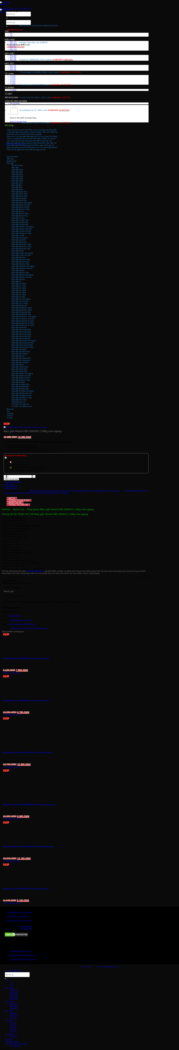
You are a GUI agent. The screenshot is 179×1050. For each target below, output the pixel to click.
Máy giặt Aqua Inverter (20, 207)
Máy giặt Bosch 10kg (20, 213)
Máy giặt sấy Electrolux (21, 351)
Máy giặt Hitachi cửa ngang (22, 275)
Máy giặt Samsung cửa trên (23, 343)
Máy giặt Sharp (18, 365)
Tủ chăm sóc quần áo (20, 404)
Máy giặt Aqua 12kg (19, 196)
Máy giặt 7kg (17, 183)
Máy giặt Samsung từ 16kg (22, 347)
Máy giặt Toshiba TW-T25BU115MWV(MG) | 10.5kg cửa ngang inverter (29, 805)
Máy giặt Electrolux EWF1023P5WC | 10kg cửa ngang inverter (26, 701)
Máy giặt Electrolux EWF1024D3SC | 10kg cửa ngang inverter (26, 889)
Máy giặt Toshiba (18, 382)
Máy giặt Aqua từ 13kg (20, 209)
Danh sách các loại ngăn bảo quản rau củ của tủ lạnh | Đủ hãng (32, 136)
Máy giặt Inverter (18, 279)
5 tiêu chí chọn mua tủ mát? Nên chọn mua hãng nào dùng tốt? (32, 130)
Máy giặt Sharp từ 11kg (21, 380)
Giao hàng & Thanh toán (17, 917)
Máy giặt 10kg (25, 9)
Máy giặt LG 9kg (18, 297)
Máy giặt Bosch (18, 211)
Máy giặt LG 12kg (19, 288)
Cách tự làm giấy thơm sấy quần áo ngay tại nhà (26, 149)
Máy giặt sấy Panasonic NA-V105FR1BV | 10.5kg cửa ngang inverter (28, 847)
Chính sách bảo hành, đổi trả (19, 921)
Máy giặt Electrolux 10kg (21, 244)
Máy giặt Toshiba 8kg (20, 386)
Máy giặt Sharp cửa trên (21, 376)
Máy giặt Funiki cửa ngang (22, 253)
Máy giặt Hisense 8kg (20, 262)
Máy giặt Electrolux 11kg (21, 246)
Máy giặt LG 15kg (19, 294)
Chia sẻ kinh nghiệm (16, 101)
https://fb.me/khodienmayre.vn (23, 959)
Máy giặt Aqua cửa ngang (22, 203)
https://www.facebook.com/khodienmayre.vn (29, 628)
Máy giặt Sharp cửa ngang (22, 373)
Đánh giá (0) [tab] (15, 503)
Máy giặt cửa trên (19, 240)
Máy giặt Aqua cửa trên (21, 205)
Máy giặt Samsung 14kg (21, 336)
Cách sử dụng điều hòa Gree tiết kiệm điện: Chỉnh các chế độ (31, 139)
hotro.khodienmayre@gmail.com (22, 624)
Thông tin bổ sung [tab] (19, 501)
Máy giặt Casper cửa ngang (23, 227)
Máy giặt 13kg (17, 176)
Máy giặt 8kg (17, 185)
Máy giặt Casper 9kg (20, 224)
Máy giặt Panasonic (19, 305)
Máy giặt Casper (18, 218)
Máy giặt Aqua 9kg (19, 200)
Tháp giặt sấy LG (18, 402)
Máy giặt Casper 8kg (20, 222)
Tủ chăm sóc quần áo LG (22, 406)
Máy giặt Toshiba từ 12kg (22, 397)
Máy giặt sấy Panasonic (21, 358)
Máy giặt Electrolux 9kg (21, 249)
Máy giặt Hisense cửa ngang (23, 266)
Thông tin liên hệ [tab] (18, 505)
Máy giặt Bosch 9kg (19, 216)
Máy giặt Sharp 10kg (20, 367)
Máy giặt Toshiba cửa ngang (23, 391)
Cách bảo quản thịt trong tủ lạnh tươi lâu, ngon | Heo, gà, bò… (31, 145)
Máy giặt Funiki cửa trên (21, 255)
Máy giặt (9, 54)
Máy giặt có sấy (18, 235)
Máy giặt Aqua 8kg (19, 198)
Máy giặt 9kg (17, 187)
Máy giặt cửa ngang (19, 238)
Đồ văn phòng (17, 165)
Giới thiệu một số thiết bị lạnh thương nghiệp (24, 134)
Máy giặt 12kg (17, 174)
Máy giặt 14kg (17, 178)
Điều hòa (10, 40)
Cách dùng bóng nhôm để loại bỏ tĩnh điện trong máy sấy (29, 141)
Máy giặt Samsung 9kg (21, 338)
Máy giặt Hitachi (18, 270)
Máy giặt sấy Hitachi (20, 354)
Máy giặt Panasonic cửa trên (23, 319)
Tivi (7, 31)
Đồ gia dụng (11, 97)
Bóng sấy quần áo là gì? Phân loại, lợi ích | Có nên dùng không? (32, 147)
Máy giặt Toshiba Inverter (22, 395)
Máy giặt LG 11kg (19, 286)
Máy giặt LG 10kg (19, 284)
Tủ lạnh (9, 74)
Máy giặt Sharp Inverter (21, 378)
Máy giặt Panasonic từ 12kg (23, 325)
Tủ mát (8, 94)
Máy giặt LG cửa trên (20, 301)
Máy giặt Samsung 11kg (21, 332)
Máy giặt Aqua (17, 189)
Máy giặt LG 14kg (19, 292)
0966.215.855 (15, 616)
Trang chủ (4, 9)
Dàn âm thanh (12, 157)
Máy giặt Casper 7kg (20, 220)
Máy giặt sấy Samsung (21, 360)
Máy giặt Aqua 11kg (19, 194)
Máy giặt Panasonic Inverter (23, 321)
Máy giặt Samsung (19, 327)
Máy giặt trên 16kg (19, 400)
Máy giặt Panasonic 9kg (21, 314)
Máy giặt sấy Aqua (19, 349)
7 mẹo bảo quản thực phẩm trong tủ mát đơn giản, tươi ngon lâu (32, 132)
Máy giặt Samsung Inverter (22, 345)
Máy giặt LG (16, 281)
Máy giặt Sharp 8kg (19, 369)
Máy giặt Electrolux (19, 242)
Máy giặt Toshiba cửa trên (22, 393)
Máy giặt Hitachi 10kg (20, 273)
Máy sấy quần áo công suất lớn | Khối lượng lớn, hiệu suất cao (32, 143)
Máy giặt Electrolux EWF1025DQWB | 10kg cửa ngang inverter (26, 658)
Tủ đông (9, 88)
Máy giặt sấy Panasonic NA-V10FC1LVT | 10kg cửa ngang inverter (27, 752)
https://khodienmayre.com (21, 620)
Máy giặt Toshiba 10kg (20, 384)
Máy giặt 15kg (17, 181)
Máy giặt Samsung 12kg (21, 334)
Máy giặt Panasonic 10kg (22, 308)
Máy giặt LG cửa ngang (21, 299)
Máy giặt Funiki (18, 251)
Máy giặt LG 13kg (19, 290)
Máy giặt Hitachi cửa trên (22, 277)
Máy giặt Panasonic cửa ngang (24, 316)
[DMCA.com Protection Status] (16, 936)
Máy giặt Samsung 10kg (21, 330)
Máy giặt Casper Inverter (21, 231)
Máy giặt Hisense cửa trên (22, 268)
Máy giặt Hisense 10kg (21, 259)
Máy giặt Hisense (18, 257)
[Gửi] (7, 26)
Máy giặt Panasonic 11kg (22, 310)
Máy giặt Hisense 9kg (20, 264)
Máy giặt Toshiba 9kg (20, 389)
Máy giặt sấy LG (18, 356)
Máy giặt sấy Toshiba (20, 362)
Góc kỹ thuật (15, 1046)
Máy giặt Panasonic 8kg (21, 312)
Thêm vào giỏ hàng (11, 479)
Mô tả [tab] (12, 498)
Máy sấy (9, 64)
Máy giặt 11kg (17, 172)
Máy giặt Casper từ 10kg (21, 233)
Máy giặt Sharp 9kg (19, 371)
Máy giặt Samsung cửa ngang (24, 340)
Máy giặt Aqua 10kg (19, 192)
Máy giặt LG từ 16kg (20, 303)
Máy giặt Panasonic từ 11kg (23, 323)
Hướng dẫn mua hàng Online (19, 912)
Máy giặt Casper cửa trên (22, 229)
